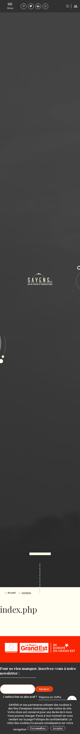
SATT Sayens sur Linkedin (38, 6)
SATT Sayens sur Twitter (31, 6)
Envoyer (44, 689)
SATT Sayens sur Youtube (45, 6)
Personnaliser (38, 728)
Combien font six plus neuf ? (20, 696)
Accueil (12, 593)
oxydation (26, 593)
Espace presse (67, 6)
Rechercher (23, 6)
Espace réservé (75, 6)
